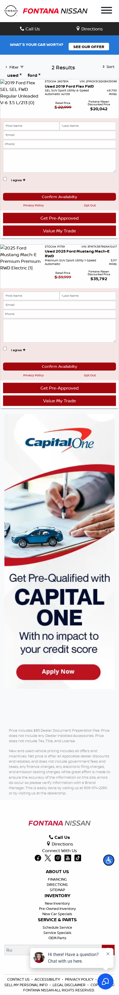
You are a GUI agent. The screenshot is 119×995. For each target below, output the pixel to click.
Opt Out (90, 205)
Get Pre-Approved (59, 218)
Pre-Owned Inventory (57, 908)
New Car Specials (57, 913)
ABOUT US (57, 871)
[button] (108, 860)
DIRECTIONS (57, 884)
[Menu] (106, 11)
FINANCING (57, 879)
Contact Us (18, 979)
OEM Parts (57, 937)
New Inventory (57, 903)
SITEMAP (57, 889)
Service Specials (57, 932)
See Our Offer (88, 46)
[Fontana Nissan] (45, 10)
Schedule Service (57, 927)
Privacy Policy (33, 205)
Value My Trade (59, 231)
